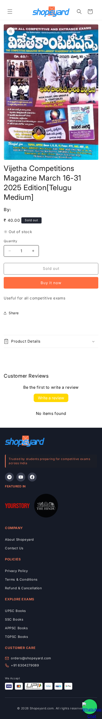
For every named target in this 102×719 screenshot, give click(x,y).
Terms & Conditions (21, 579)
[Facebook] (32, 477)
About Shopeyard (19, 539)
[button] (9, 11)
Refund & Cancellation (23, 588)
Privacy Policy (16, 571)
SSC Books (14, 619)
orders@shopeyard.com (31, 658)
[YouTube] (20, 477)
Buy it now (51, 282)
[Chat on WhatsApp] (89, 706)
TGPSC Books (16, 637)
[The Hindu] (46, 506)
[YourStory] (17, 506)
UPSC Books (15, 611)
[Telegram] (9, 477)
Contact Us (14, 548)
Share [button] (14, 313)
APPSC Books (16, 628)
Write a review (51, 397)
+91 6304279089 (25, 665)
